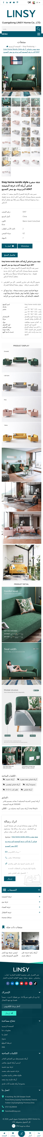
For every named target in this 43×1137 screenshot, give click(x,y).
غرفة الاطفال (6, 912)
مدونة (4, 1038)
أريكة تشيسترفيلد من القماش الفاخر (15, 1058)
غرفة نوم (5, 902)
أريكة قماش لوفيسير (13, 784)
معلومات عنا (6, 1030)
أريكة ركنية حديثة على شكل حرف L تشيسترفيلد (29, 954)
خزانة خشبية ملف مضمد (10, 1071)
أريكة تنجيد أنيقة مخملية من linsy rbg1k (22, 808)
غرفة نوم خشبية (7, 1067)
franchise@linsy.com (12, 1111)
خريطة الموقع (7, 1043)
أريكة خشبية (10, 779)
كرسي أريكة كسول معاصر (11, 1062)
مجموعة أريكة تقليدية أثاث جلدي (13, 1083)
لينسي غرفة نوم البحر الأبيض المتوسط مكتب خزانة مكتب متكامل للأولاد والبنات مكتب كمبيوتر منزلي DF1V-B (10, 954)
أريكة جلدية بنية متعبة (9, 1079)
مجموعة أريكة (30, 784)
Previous (1, 943)
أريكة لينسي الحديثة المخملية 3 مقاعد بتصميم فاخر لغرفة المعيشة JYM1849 (21, 802)
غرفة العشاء (6, 907)
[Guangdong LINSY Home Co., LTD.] (21, 13)
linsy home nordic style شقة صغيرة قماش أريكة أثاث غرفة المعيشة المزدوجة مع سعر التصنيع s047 (21, 841)
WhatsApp (25, 246)
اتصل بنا (8, 246)
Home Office (6, 917)
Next (39, 943)
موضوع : (21, 841)
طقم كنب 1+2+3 (12, 789)
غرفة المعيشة (7, 896)
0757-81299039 (11, 1107)
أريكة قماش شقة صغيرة (28, 779)
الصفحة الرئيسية (15, 46)
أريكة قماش (28, 789)
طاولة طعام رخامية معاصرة (12, 1075)
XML (3, 1047)
